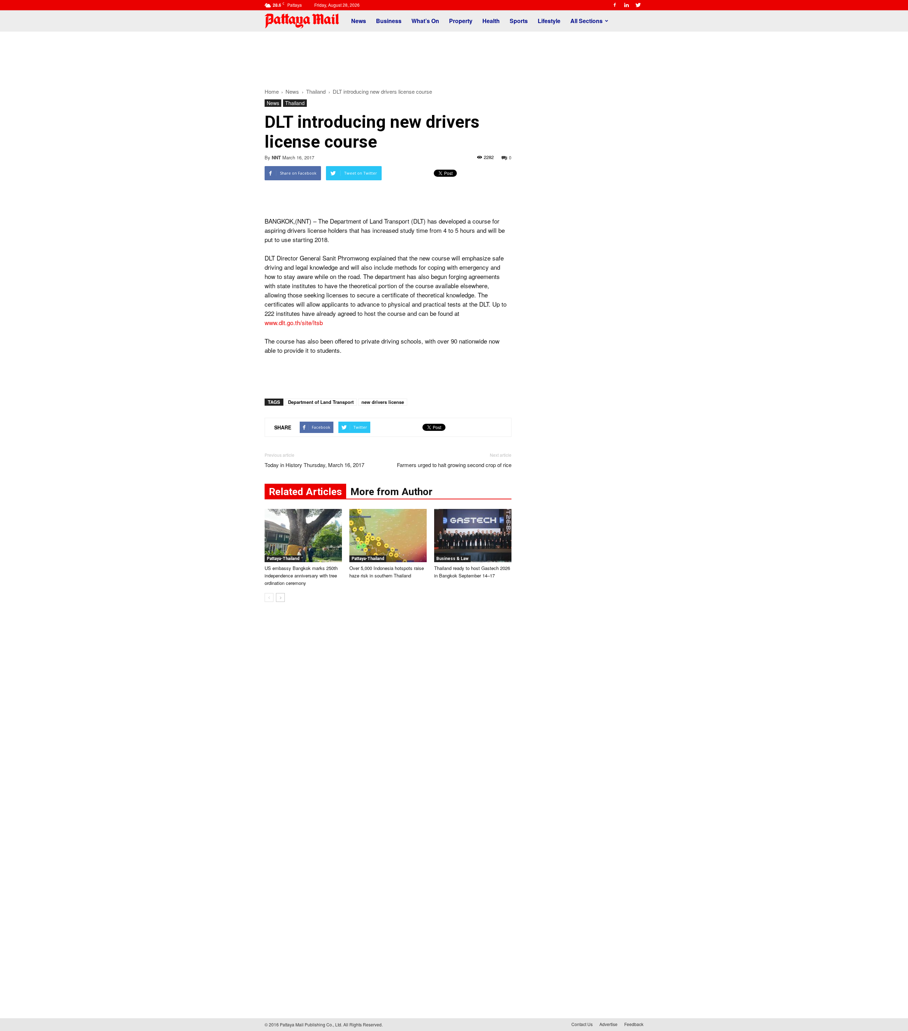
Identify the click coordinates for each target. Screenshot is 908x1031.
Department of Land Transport (321, 402)
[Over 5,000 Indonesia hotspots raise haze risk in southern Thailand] (388, 535)
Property (460, 21)
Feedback (633, 1024)
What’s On (425, 21)
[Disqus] (388, 715)
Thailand (295, 102)
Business (389, 21)
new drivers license (382, 402)
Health (491, 21)
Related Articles (305, 492)
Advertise (608, 1024)
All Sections (586, 21)
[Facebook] (614, 5)
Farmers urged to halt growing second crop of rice (454, 464)
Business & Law (452, 558)
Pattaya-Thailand (283, 558)
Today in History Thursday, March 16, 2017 (314, 464)
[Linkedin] (626, 5)
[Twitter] (638, 5)
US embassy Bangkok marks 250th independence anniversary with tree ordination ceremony (301, 575)
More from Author (391, 492)
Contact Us (582, 1024)
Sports (519, 21)
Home (272, 91)
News (358, 21)
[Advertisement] (454, 56)
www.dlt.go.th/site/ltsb (294, 322)
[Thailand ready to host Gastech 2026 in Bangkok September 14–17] (472, 535)
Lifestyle (549, 21)
